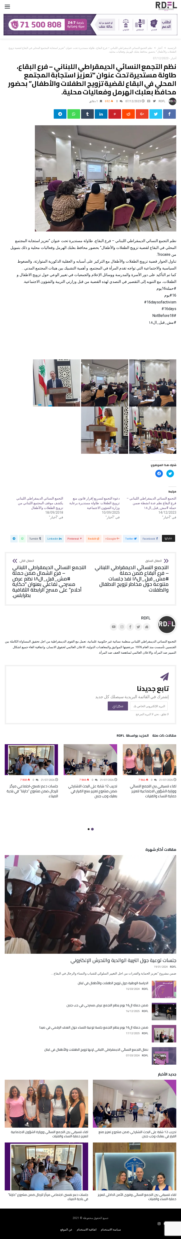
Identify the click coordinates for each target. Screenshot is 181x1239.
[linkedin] (101, 114)
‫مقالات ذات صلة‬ (164, 736)
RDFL (162, 101)
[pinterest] (114, 114)
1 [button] (92, 829)
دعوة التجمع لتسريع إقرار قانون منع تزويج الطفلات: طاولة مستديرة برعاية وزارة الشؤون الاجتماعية (94, 503)
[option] (149, 771)
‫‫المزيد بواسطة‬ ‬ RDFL (133, 736)
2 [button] (89, 829)
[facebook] (169, 114)
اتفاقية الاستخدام (86, 1229)
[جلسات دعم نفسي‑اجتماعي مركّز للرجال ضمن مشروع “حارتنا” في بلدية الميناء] (31, 759)
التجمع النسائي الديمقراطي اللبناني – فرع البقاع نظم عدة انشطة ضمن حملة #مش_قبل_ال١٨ (151, 503)
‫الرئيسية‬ (172, 48)
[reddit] (128, 114)
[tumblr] (87, 114)
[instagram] (159, 1224)
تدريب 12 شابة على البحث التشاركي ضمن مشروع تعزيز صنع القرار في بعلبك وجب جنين (92, 791)
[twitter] (155, 114)
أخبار (159, 48)
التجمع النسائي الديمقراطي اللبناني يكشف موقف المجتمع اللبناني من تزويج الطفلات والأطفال (39, 503)
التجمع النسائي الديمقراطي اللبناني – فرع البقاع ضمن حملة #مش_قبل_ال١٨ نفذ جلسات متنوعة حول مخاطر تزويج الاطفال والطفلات (132, 575)
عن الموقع (66, 1229)
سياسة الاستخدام (111, 1229)
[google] (142, 114)
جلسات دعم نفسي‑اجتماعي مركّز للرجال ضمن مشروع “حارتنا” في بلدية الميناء (32, 791)
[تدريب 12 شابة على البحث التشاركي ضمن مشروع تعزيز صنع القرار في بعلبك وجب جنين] (90, 759)
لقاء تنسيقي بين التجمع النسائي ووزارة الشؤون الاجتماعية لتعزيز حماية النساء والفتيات (153, 791)
